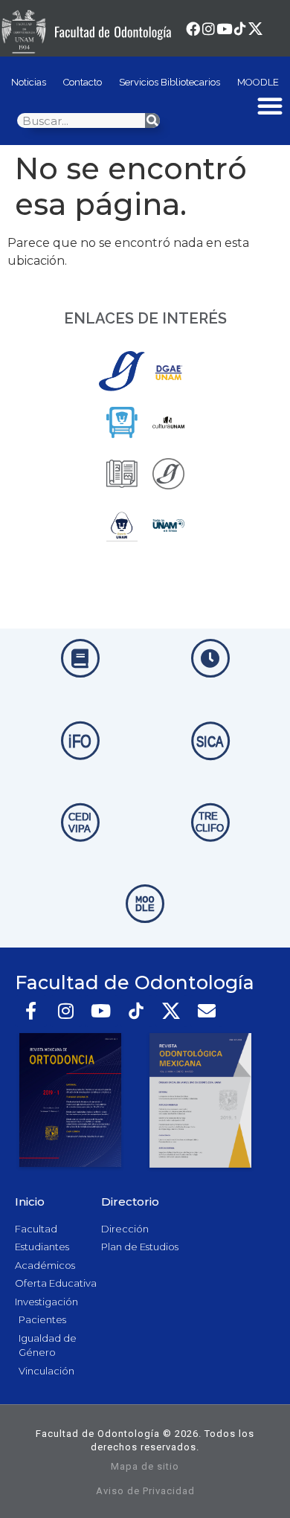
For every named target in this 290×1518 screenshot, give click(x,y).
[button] (270, 106)
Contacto (82, 82)
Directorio (130, 1201)
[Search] (152, 120)
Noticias (28, 82)
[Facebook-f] (31, 1011)
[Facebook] (193, 29)
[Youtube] (224, 29)
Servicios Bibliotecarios (169, 82)
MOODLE (258, 82)
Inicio (30, 1201)
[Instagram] (209, 29)
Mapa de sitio (145, 1466)
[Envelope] (206, 1011)
